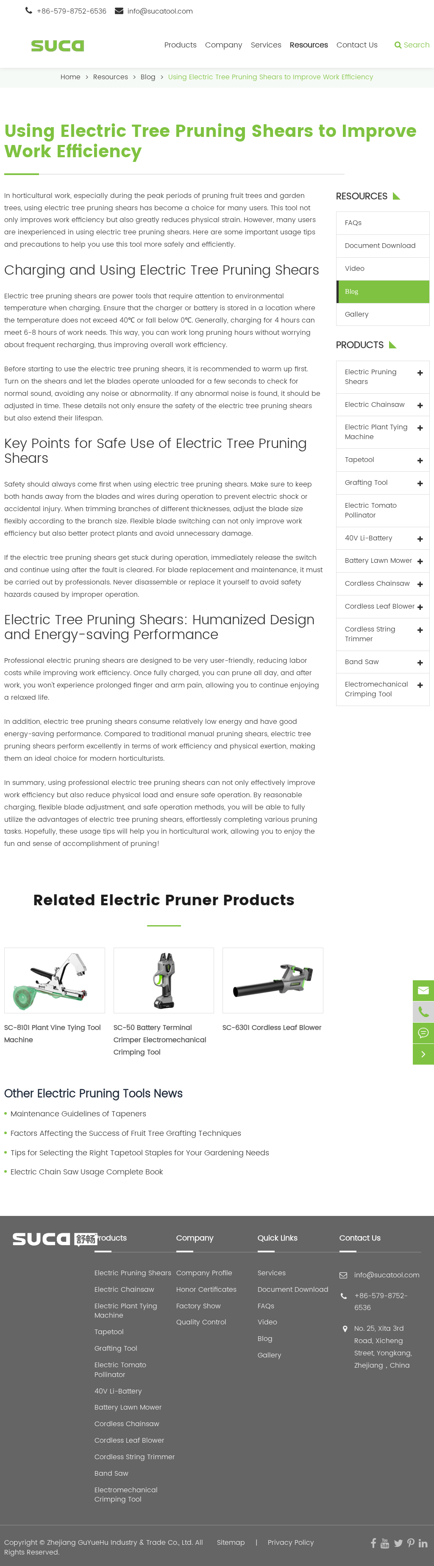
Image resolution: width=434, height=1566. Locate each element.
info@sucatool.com (160, 11)
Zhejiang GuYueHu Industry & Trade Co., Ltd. (120, 1542)
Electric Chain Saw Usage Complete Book (87, 1172)
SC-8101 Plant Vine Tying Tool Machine (52, 1034)
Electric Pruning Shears (371, 377)
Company (223, 45)
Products (180, 45)
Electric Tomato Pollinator (371, 510)
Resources (309, 45)
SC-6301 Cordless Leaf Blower (272, 1027)
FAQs (353, 222)
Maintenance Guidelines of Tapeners (78, 1114)
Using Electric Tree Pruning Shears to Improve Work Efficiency (270, 77)
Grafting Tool (366, 482)
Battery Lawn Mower (378, 560)
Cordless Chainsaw (377, 583)
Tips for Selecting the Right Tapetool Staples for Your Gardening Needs (140, 1153)
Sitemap (231, 1542)
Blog (148, 77)
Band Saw (362, 662)
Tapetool (359, 459)
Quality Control (201, 1322)
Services (266, 45)
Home (71, 77)
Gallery (357, 314)
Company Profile (204, 1273)
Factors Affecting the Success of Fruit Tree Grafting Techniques (126, 1133)
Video (354, 268)
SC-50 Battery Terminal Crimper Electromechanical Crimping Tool (160, 1040)
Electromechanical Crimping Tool (376, 689)
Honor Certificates (206, 1290)
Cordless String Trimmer (370, 634)
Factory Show (198, 1306)
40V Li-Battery (368, 538)
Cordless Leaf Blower (380, 606)
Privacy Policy (291, 1542)
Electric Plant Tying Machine (376, 432)
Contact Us (357, 45)
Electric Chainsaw (375, 404)
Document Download (380, 245)
